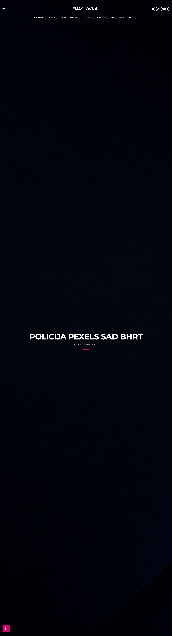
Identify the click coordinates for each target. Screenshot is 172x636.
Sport (63, 18)
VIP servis (102, 18)
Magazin (74, 18)
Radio (131, 18)
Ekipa (121, 18)
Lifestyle (88, 18)
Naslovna (39, 18)
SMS (113, 18)
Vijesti (52, 18)
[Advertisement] (86, 311)
